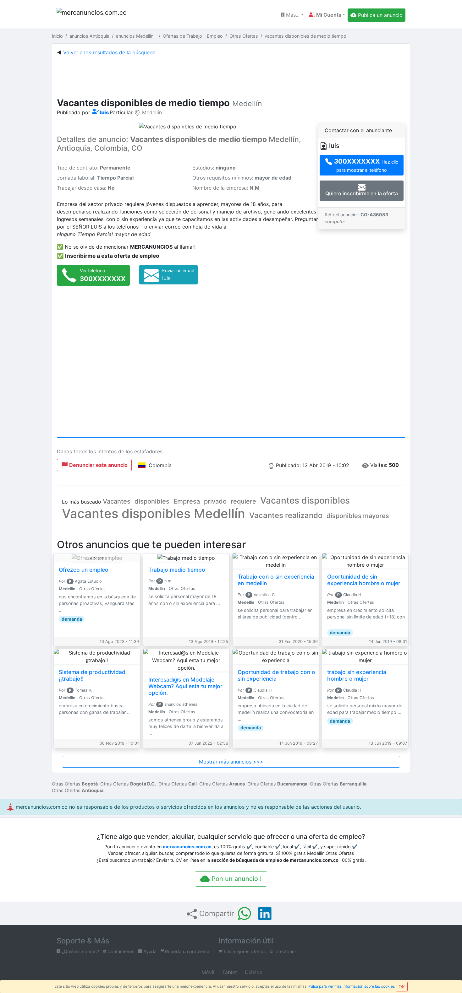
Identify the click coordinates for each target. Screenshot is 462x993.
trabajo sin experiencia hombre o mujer (356, 675)
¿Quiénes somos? (79, 951)
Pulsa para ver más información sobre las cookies (351, 986)
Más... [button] (292, 15)
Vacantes (116, 501)
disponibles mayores (358, 516)
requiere (243, 501)
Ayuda (149, 951)
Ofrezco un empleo (83, 569)
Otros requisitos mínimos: (241, 178)
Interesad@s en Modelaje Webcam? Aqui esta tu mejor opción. (185, 686)
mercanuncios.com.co (187, 846)
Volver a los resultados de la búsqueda (109, 52)
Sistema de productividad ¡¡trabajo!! (92, 675)
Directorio (284, 951)
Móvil (207, 972)
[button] (327, 14)
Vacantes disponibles (305, 500)
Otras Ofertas (75, 783)
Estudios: (214, 168)
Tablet (229, 972)
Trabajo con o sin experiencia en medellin (276, 579)
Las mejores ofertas (244, 951)
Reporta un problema (186, 951)
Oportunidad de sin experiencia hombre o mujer (363, 579)
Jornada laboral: (95, 178)
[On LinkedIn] (265, 913)
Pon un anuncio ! (236, 878)
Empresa (186, 501)
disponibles (152, 501)
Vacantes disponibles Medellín (153, 513)
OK (402, 986)
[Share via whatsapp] (244, 913)
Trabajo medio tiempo (176, 569)
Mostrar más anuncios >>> (231, 761)
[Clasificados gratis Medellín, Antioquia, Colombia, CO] (93, 15)
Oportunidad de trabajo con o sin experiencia (276, 675)
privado (215, 501)
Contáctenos (120, 951)
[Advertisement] (231, 75)
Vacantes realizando (285, 515)
